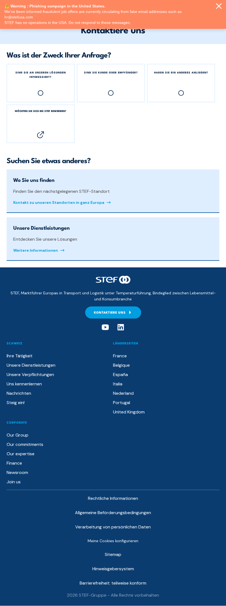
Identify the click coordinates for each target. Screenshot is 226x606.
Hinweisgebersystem (113, 569)
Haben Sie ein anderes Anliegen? (181, 72)
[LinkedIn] (120, 327)
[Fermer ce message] (219, 6)
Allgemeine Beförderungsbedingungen (113, 512)
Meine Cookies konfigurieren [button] (113, 540)
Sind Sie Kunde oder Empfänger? (111, 72)
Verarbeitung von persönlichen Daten (113, 527)
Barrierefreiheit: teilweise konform (113, 583)
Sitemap (113, 554)
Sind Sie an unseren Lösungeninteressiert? (40, 74)
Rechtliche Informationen (113, 498)
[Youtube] (105, 327)
